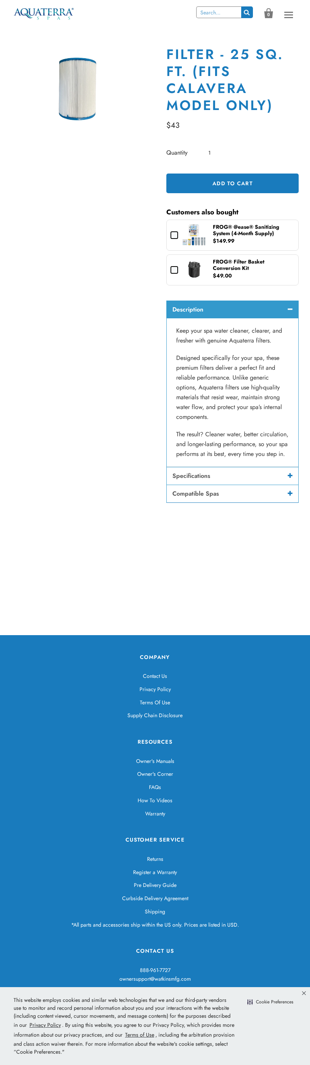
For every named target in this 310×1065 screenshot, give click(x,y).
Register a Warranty (155, 872)
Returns (155, 859)
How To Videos (155, 800)
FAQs (155, 787)
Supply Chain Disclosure (155, 715)
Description (187, 309)
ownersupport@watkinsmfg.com (155, 979)
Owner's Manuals (155, 761)
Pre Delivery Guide (155, 885)
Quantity (177, 152)
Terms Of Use (155, 702)
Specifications (191, 475)
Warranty (155, 813)
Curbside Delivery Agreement (155, 898)
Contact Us (155, 676)
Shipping (155, 911)
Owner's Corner (155, 774)
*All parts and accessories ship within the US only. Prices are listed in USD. (155, 925)
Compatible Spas (195, 493)
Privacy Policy (155, 689)
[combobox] (218, 12)
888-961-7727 (155, 970)
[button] (270, 1002)
